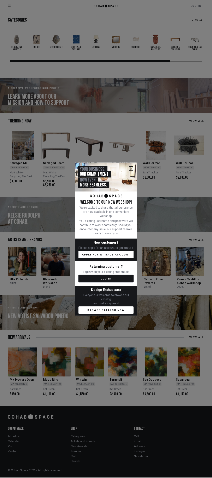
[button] (131, 168)
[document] (106, 239)
